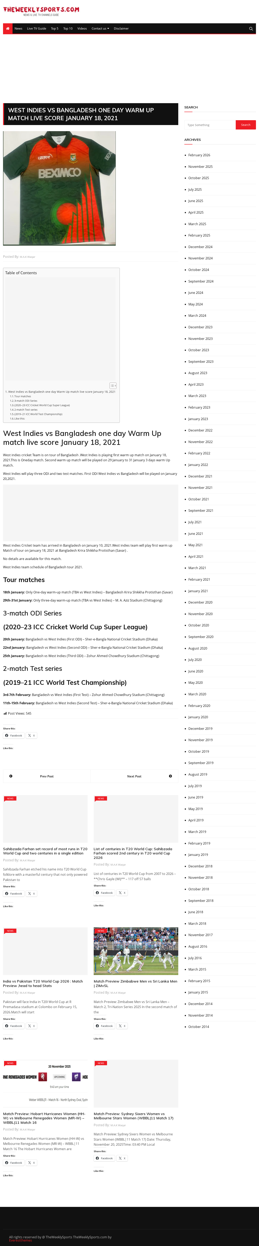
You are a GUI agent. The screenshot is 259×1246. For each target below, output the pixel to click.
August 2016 (197, 946)
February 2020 (199, 705)
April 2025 (196, 212)
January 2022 (198, 464)
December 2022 (200, 430)
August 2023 (197, 373)
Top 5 (54, 28)
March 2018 (197, 923)
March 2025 (197, 224)
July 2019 (195, 786)
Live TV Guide (36, 28)
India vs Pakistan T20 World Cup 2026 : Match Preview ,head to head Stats (43, 983)
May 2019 (195, 809)
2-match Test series (25, 409)
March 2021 (197, 568)
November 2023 (200, 338)
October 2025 (198, 178)
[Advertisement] (129, 68)
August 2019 (197, 774)
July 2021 (195, 522)
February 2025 (199, 235)
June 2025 (195, 201)
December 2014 (200, 1004)
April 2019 (196, 820)
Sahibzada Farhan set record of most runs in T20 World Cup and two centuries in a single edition (45, 851)
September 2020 (200, 637)
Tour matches (22, 396)
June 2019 (195, 797)
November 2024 (200, 258)
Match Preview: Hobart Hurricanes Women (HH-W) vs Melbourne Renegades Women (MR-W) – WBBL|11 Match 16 (44, 1118)
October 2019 (198, 751)
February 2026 (199, 155)
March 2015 (197, 969)
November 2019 (200, 740)
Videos (82, 28)
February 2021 (199, 579)
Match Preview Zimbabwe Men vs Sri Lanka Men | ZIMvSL (135, 983)
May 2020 (195, 682)
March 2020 (197, 694)
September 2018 (200, 900)
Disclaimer (121, 28)
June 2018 (195, 912)
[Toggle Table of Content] (111, 385)
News (18, 28)
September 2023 (200, 361)
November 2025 (200, 166)
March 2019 (197, 832)
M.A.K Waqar (27, 257)
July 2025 (195, 189)
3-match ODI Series (25, 400)
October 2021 (198, 499)
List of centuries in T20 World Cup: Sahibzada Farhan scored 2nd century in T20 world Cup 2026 (133, 853)
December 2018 (200, 866)
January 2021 (198, 591)
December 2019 (200, 728)
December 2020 (200, 602)
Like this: (19, 418)
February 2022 (199, 453)
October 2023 (198, 350)
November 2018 (200, 877)
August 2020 (197, 648)
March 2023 (197, 396)
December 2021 (200, 476)
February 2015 (199, 981)
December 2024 (200, 247)
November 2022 (200, 442)
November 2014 (200, 1015)
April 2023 (196, 384)
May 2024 (195, 304)
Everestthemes (20, 1240)
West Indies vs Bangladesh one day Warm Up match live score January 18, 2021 (62, 392)
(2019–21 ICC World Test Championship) (38, 414)
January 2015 (198, 992)
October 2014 (198, 1026)
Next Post (134, 776)
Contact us (99, 28)
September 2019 (200, 763)
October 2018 (198, 889)
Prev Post (47, 776)
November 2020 (200, 614)
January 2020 (198, 717)
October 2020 (198, 625)
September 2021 (200, 510)
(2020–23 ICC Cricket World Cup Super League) (42, 405)
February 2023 (199, 407)
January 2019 (198, 854)
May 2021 (195, 545)
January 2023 (198, 419)
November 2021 (200, 487)
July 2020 (195, 659)
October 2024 (198, 270)
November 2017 (200, 935)
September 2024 (200, 281)
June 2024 (195, 292)
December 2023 (200, 327)
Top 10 (68, 28)
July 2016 (195, 958)
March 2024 (197, 315)
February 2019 (199, 843)
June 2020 (195, 671)
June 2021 (195, 533)
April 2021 (196, 556)
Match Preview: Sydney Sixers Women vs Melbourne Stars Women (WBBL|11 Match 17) (134, 1116)
